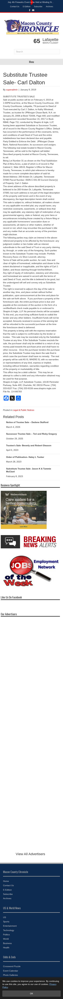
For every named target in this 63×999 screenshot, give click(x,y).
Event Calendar (10, 971)
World (6, 939)
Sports (6, 921)
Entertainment (10, 926)
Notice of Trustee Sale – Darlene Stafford (27, 422)
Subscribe (38, 6)
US (4, 917)
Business (7, 943)
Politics (6, 934)
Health (6, 947)
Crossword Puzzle (11, 966)
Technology (8, 930)
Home (6, 881)
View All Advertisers (30, 854)
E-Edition (26, 6)
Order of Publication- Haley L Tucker (25, 457)
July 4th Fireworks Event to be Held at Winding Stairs (31, 2)
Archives (49, 6)
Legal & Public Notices (23, 410)
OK (31, 993)
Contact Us (14, 6)
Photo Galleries (10, 975)
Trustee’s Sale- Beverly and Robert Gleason (28, 445)
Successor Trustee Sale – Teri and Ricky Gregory (31, 434)
